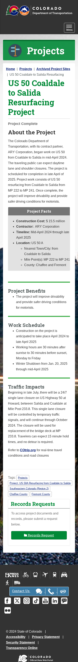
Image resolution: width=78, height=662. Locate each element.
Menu (70, 28)
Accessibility (15, 637)
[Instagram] (26, 601)
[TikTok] (36, 601)
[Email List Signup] (64, 601)
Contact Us (21, 591)
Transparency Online (22, 648)
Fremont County (41, 494)
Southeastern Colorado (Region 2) (29, 488)
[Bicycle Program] (26, 575)
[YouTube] (45, 601)
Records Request (40, 535)
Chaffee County (19, 494)
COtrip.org (28, 450)
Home (10, 69)
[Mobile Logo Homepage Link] (39, 10)
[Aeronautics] (45, 575)
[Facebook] (8, 601)
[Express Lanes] (12, 575)
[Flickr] (7, 610)
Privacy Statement (46, 637)
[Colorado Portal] (36, 657)
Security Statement (20, 642)
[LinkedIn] (55, 601)
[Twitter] (17, 601)
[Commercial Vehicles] (17, 583)
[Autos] (64, 575)
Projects (25, 69)
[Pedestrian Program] (8, 583)
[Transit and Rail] (35, 575)
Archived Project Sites (53, 69)
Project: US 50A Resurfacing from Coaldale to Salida (40, 483)
